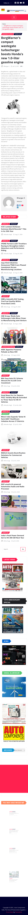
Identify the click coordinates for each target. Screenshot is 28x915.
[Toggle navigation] (14, 17)
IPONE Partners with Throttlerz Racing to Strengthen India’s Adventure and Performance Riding (14, 247)
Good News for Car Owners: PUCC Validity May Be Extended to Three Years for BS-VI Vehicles (14, 399)
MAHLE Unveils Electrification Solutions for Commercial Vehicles (13, 455)
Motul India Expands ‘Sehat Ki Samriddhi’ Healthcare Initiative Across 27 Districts (13, 419)
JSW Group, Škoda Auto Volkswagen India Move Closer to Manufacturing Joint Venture (14, 318)
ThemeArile (18, 912)
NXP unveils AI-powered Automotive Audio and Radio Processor (12, 486)
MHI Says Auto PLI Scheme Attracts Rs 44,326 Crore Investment (12, 380)
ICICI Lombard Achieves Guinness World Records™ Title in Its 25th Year (13, 229)
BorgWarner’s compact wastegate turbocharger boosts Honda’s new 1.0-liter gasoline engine (12, 27)
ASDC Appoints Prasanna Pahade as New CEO (11, 350)
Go (23, 549)
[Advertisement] (14, 779)
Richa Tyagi (7, 307)
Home (4, 24)
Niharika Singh (8, 234)
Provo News (9, 912)
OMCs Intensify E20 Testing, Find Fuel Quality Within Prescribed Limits (12, 301)
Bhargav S (6, 66)
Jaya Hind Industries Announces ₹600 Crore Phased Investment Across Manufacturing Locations (13, 266)
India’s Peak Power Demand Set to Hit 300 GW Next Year (12, 536)
